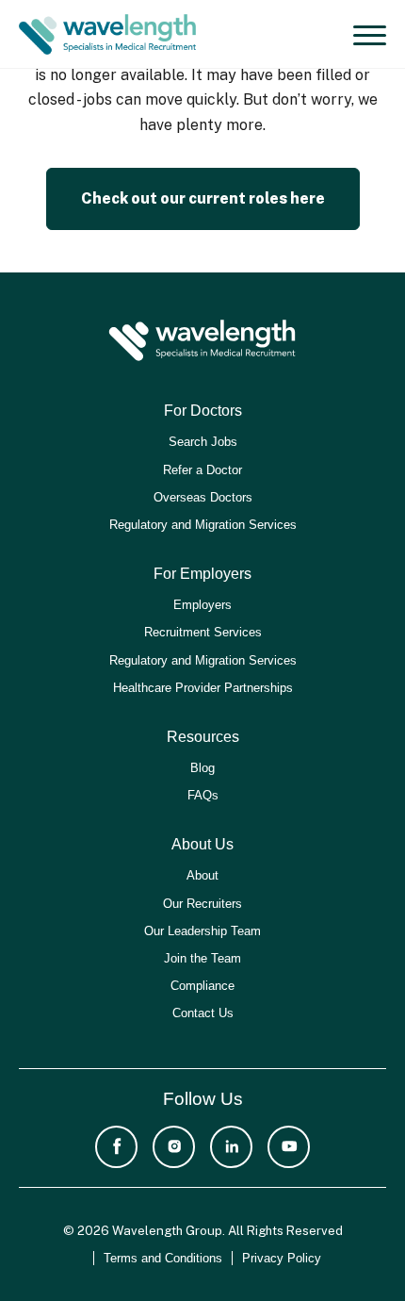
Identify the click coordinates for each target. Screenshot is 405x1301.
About (202, 875)
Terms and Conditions (163, 1258)
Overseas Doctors (203, 497)
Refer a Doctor (202, 470)
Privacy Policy (281, 1258)
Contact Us (203, 1013)
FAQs (203, 795)
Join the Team (202, 958)
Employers (202, 605)
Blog (202, 768)
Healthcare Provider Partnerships (203, 688)
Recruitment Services (203, 632)
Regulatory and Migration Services (203, 525)
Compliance (202, 986)
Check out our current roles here (203, 198)
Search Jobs (203, 442)
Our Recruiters (202, 904)
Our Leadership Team (202, 931)
